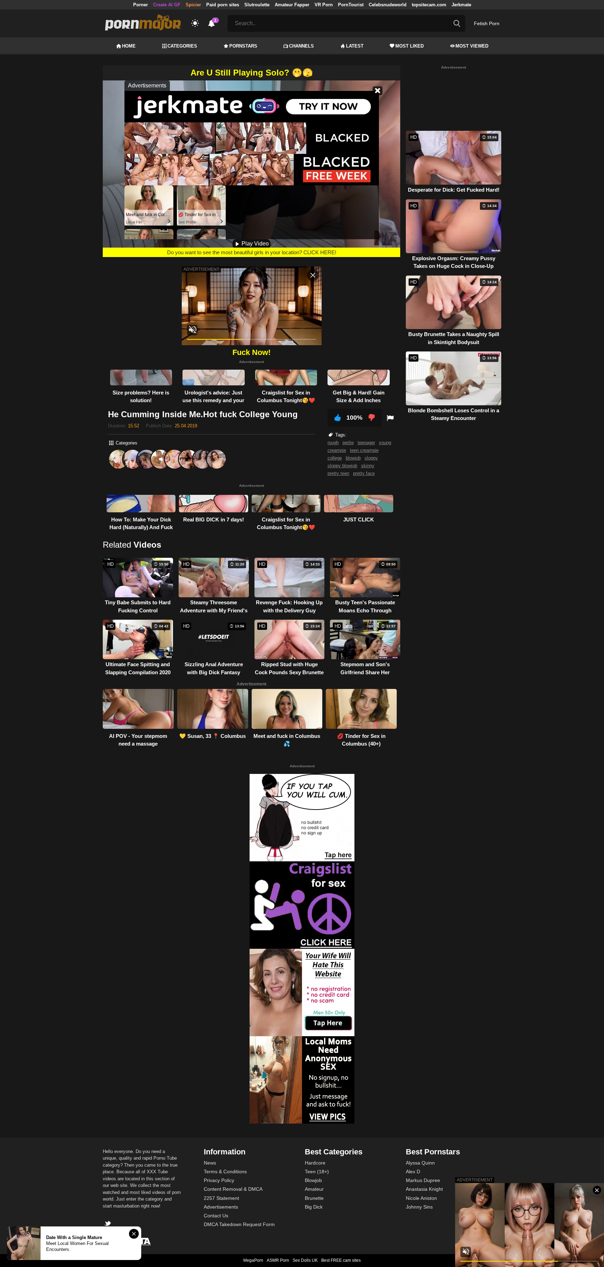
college (335, 458)
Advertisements (221, 1207)
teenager (366, 442)
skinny (367, 465)
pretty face (364, 473)
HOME (129, 46)
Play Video (254, 244)
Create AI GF (166, 4)
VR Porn (324, 4)
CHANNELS (301, 46)
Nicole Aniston (421, 1198)
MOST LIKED (409, 46)
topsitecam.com (429, 4)
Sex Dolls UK (305, 1260)
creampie (337, 450)
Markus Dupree (423, 1180)
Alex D (413, 1171)
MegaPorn (253, 1260)
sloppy (371, 458)
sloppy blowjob (342, 465)
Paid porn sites (222, 4)
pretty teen (338, 473)
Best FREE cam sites (341, 1260)
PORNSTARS (243, 46)
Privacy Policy (219, 1180)
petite (348, 442)
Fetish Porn (486, 23)
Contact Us (216, 1215)
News (210, 1163)
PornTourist (351, 4)
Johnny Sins (419, 1207)
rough (333, 442)
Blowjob (313, 1180)
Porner (140, 4)
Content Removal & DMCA (233, 1189)
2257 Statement (221, 1198)
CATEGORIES (182, 46)
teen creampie (364, 450)
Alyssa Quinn (420, 1163)
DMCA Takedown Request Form (239, 1224)
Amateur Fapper (292, 4)
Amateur (314, 1189)
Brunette (314, 1198)
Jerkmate (461, 4)
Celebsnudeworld (388, 4)
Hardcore (315, 1163)
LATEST (355, 46)
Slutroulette (256, 4)
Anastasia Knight (424, 1189)
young (385, 442)
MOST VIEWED (471, 46)
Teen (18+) (317, 1171)
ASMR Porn (278, 1260)
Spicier (193, 4)
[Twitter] (108, 1224)
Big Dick (314, 1207)
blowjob (353, 458)
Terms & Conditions (225, 1171)
